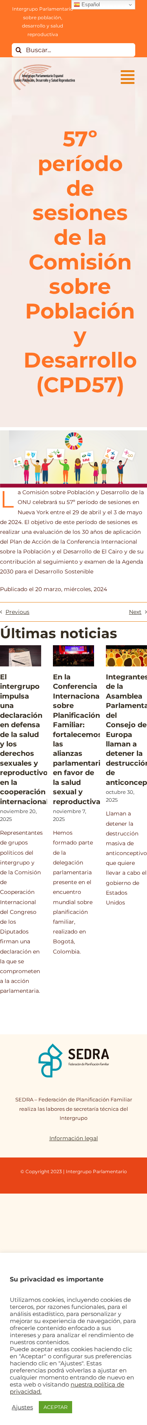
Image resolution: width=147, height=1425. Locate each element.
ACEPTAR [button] (55, 1407)
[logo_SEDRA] (73, 1045)
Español (90, 4)
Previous (17, 611)
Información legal (73, 1138)
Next (135, 611)
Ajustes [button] (22, 1407)
